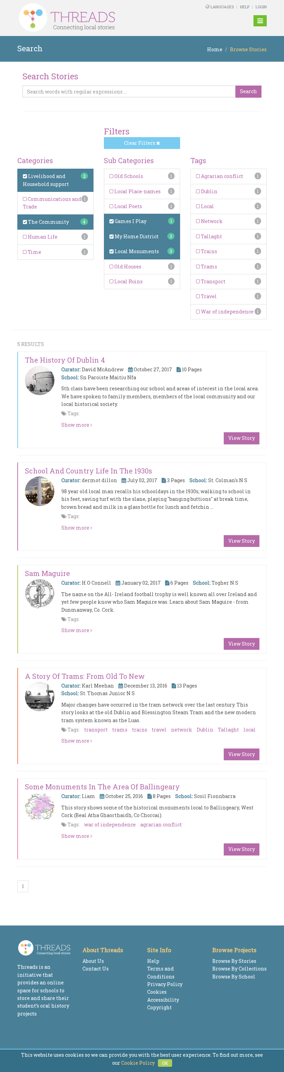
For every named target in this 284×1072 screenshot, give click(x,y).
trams (119, 729)
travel (159, 729)
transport (96, 729)
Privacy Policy (165, 984)
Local (207, 206)
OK (165, 1063)
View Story (241, 438)
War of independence (227, 311)
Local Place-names (137, 191)
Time (34, 252)
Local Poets (127, 206)
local (249, 729)
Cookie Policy (138, 1063)
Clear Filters (140, 143)
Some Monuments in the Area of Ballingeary (102, 786)
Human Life (42, 236)
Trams (208, 266)
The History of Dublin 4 (65, 359)
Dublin (209, 191)
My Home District (136, 236)
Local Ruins (128, 281)
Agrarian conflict (221, 176)
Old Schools (128, 176)
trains (139, 729)
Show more (75, 425)
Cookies (157, 992)
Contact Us (95, 968)
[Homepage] (94, 17)
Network (211, 221)
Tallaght (211, 236)
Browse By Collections (239, 968)
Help (244, 6)
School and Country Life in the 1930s (88, 470)
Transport (212, 281)
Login (261, 6)
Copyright (159, 1007)
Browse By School (233, 976)
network (181, 729)
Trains (208, 251)
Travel (208, 296)
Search (248, 91)
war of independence (110, 824)
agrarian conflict (161, 824)
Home (214, 49)
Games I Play (130, 221)
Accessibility (163, 999)
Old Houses (127, 266)
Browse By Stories (234, 961)
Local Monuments (136, 251)
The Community (48, 222)
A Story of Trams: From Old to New (85, 676)
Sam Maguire (47, 573)
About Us (93, 961)
